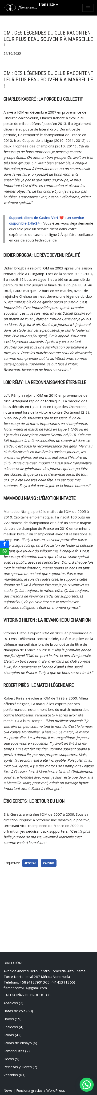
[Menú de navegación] (87, 8)
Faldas (9, 1034)
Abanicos (11, 1002)
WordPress (55, 1090)
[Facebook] (4, 544)
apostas (30, 863)
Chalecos (11, 1026)
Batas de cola (14, 1010)
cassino (48, 863)
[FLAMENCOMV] (21, 7)
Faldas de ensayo (18, 1042)
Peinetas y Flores (18, 1066)
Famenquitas (14, 1050)
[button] (87, 1085)
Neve (8, 1090)
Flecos (9, 1058)
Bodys (9, 1018)
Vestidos (11, 1074)
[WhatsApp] (4, 551)
